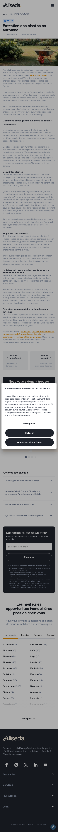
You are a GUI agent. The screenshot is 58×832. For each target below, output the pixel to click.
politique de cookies (20, 415)
